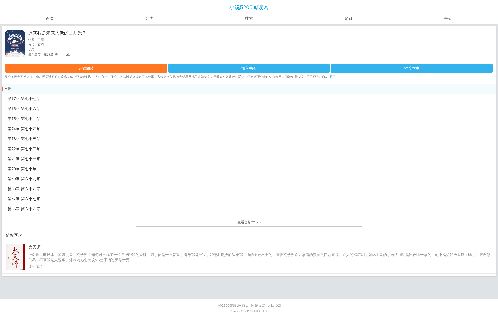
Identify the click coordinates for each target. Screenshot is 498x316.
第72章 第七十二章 (24, 149)
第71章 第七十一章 (24, 159)
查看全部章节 (247, 222)
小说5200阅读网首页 (233, 305)
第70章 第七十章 (22, 169)
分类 (149, 18)
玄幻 (41, 44)
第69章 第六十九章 (24, 179)
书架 (448, 18)
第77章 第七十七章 (57, 54)
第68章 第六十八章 (24, 189)
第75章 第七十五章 (24, 119)
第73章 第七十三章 (24, 139)
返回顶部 (274, 305)
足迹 (349, 18)
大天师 (34, 247)
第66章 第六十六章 (24, 209)
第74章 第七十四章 (24, 129)
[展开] (332, 76)
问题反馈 (258, 305)
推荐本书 (412, 68)
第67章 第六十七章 (24, 199)
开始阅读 (86, 68)
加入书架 (249, 68)
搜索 (249, 18)
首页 (50, 18)
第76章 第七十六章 (24, 108)
